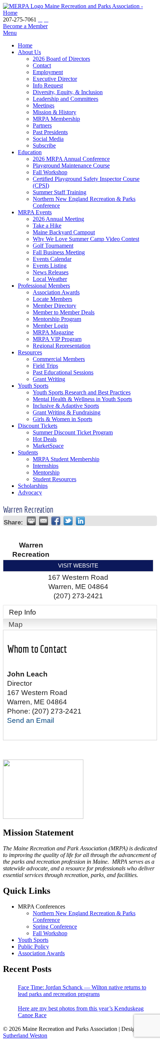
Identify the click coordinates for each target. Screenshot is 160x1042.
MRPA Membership (56, 119)
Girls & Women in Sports (62, 419)
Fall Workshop (50, 172)
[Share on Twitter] (68, 520)
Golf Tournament (53, 245)
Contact (42, 65)
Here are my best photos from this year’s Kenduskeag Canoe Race (81, 1011)
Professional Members (44, 285)
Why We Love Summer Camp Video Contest (86, 239)
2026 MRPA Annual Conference (71, 159)
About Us (29, 52)
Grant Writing (49, 379)
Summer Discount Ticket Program (73, 432)
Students (28, 452)
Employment (48, 72)
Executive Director (55, 79)
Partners (42, 125)
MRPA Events (35, 212)
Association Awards (56, 292)
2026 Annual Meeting (58, 219)
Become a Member (25, 26)
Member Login (50, 325)
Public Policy (33, 946)
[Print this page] (31, 520)
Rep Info (22, 612)
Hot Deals (45, 439)
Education (30, 152)
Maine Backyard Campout (64, 232)
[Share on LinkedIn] (80, 520)
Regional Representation (61, 346)
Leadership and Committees (65, 99)
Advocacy (30, 492)
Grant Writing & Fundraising (66, 412)
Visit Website (78, 565)
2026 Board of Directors (61, 59)
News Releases (50, 272)
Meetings (43, 105)
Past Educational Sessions (63, 372)
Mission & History (54, 112)
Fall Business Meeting (59, 252)
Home (25, 45)
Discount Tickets (37, 426)
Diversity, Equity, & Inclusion (68, 92)
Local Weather (50, 279)
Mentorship (46, 472)
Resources (30, 352)
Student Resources (54, 479)
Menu (10, 33)
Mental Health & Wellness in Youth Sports (82, 399)
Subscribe (44, 145)
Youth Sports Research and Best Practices (82, 392)
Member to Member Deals (64, 312)
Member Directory (54, 305)
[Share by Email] (43, 520)
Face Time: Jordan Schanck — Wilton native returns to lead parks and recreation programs (82, 990)
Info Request (48, 85)
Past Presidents (50, 132)
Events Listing (50, 265)
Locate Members (52, 299)
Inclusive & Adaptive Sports (66, 406)
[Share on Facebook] (55, 520)
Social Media (48, 139)
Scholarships (33, 486)
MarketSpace (48, 446)
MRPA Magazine (53, 332)
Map (16, 624)
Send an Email (30, 720)
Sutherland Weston (25, 1035)
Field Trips (45, 366)
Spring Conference (55, 926)
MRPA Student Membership (66, 459)
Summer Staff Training (59, 192)
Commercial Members (59, 359)
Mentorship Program (57, 319)
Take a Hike (47, 225)
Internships (45, 466)
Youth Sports (33, 386)
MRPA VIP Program (57, 339)
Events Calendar (52, 259)
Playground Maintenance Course (71, 165)
